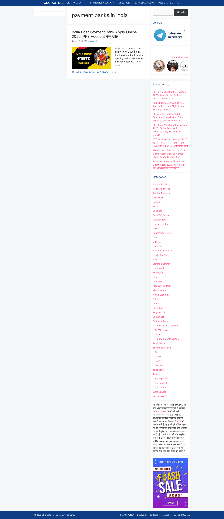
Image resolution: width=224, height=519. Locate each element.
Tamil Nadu (159, 343)
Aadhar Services (161, 188)
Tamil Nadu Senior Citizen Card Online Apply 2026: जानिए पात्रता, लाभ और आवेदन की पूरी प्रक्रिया (169, 164)
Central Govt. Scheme (166, 325)
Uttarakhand (159, 387)
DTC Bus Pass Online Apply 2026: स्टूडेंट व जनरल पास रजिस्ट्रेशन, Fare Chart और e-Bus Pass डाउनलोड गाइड (170, 142)
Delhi (155, 228)
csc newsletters (161, 224)
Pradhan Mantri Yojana (167, 339)
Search (181, 12)
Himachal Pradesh (162, 250)
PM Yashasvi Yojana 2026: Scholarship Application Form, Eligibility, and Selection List (168, 117)
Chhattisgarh (159, 219)
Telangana (158, 370)
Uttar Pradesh (160, 383)
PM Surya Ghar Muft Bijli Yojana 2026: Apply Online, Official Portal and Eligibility (169, 95)
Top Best (159, 365)
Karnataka (158, 272)
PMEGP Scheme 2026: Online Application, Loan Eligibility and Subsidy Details (169, 106)
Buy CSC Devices (182, 515)
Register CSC (160, 312)
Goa (155, 237)
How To (112, 72)
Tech (157, 361)
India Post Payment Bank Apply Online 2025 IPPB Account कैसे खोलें (104, 34)
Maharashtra (159, 290)
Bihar (155, 206)
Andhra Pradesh (161, 193)
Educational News (162, 233)
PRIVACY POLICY (127, 515)
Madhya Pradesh (162, 286)
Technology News (144, 3)
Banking (92, 72)
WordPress (158, 396)
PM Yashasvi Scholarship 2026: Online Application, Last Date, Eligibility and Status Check (169, 153)
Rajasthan (158, 308)
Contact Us (154, 515)
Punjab (156, 303)
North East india (161, 294)
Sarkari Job (159, 317)
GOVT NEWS (102, 72)
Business (157, 211)
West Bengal (159, 392)
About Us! (166, 515)
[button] (177, 3)
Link (179, 421)
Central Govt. (75, 3)
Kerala (156, 277)
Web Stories (165, 3)
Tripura (156, 374)
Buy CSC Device (161, 215)
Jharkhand (158, 268)
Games (158, 352)
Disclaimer (142, 515)
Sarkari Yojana (160, 321)
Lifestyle (124, 3)
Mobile (158, 356)
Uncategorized (160, 378)
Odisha (156, 299)
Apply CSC (158, 197)
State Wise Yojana (100, 3)
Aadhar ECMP (160, 184)
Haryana (157, 246)
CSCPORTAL (54, 3)
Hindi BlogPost (81, 72)
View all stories (180, 57)
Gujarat (156, 241)
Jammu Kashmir (161, 264)
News (158, 334)
